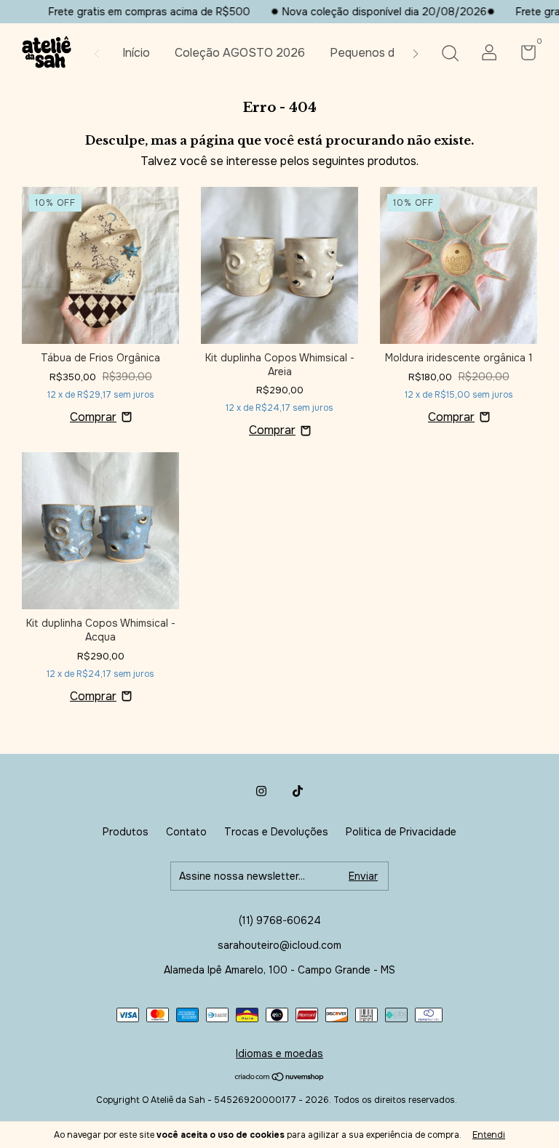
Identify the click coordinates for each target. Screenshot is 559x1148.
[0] (523, 55)
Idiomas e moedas (279, 1053)
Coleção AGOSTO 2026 (240, 52)
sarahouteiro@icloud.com (279, 945)
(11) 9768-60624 (280, 920)
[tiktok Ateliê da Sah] (298, 791)
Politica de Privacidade (401, 831)
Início (136, 52)
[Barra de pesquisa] (449, 54)
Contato (186, 831)
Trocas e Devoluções (276, 831)
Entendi (488, 1135)
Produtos (125, 831)
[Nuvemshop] (279, 1077)
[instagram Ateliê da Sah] (261, 791)
